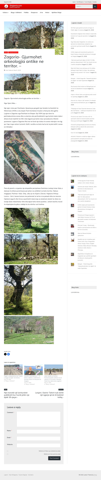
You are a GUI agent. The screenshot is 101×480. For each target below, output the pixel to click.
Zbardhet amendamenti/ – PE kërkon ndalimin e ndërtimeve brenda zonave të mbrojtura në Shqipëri (32, 378)
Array (95, 475)
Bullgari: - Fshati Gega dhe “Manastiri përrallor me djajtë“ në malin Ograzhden (87, 266)
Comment (10, 412)
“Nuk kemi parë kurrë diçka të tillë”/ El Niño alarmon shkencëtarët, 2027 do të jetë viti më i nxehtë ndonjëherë (84, 62)
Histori (47, 12)
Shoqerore (34, 12)
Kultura (5, 12)
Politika (26, 12)
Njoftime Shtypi (56, 12)
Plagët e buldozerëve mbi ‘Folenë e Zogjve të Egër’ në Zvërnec (13, 377)
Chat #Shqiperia (80, 2)
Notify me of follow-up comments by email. (50, 451)
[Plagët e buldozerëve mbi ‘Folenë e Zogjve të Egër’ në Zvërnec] (13, 369)
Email (9, 437)
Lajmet (74, 2)
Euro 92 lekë (74, 133)
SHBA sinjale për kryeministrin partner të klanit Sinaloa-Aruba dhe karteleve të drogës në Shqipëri (83, 54)
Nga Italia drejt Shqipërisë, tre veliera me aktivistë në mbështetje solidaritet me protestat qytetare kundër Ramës (82, 44)
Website (10, 444)
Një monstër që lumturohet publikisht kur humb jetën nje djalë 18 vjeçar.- (16, 394)
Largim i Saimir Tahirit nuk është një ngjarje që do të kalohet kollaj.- (49, 394)
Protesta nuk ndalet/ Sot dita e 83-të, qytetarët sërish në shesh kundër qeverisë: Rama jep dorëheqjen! (82, 119)
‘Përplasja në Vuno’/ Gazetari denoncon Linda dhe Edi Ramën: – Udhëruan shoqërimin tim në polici (83, 111)
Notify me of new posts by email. (52, 454)
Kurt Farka (9, 70)
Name (9, 431)
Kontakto (95, 2)
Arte (41, 12)
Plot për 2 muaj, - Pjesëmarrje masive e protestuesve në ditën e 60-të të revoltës (87, 227)
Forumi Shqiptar (88, 2)
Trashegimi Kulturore (13, 52)
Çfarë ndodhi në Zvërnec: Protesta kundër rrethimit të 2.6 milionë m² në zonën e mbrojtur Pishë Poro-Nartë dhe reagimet (53, 378)
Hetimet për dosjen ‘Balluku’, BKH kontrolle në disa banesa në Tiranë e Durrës (87, 189)
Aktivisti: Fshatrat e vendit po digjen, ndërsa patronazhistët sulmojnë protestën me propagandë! (83, 139)
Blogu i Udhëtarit (16, 12)
